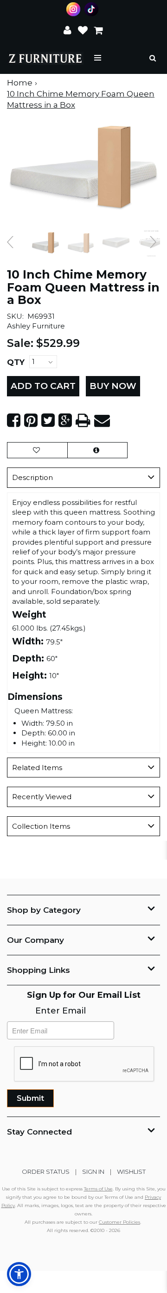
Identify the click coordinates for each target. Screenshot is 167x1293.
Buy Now (113, 386)
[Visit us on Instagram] (74, 9)
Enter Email (60, 1011)
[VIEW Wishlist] (37, 450)
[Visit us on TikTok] (92, 9)
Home (19, 82)
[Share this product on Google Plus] (65, 420)
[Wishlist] (83, 29)
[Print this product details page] (83, 420)
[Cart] (99, 29)
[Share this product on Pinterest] (31, 420)
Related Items (37, 767)
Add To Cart (43, 386)
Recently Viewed (41, 796)
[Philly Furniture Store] (45, 58)
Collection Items (41, 826)
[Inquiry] (97, 450)
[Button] (98, 58)
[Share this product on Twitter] (48, 420)
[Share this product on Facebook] (13, 420)
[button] (67, 29)
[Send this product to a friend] (102, 420)
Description (32, 477)
